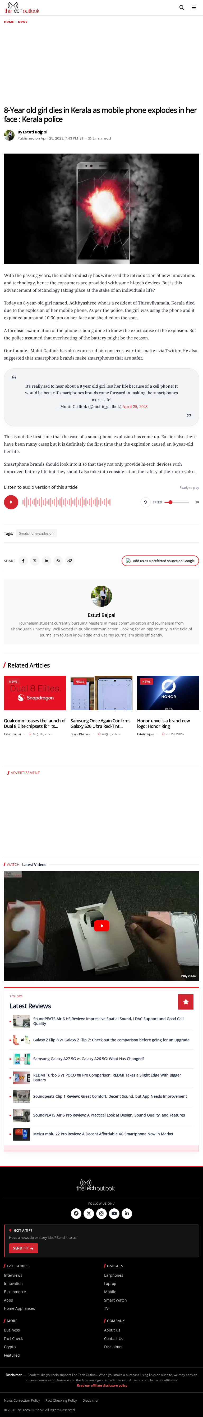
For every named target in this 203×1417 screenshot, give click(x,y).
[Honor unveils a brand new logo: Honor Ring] (168, 693)
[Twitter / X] (35, 561)
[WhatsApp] (58, 561)
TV (106, 1308)
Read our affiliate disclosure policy (102, 1385)
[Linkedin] (127, 1213)
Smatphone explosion (36, 533)
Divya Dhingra (80, 734)
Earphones (113, 1275)
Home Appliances (19, 1308)
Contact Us (113, 1338)
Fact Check (13, 1338)
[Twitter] (89, 1213)
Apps (8, 1300)
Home (9, 22)
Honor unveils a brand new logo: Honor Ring (163, 723)
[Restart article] (146, 502)
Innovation (13, 1283)
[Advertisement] (101, 65)
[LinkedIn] (46, 561)
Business (12, 1330)
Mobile (110, 1291)
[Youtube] (114, 1213)
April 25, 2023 (134, 406)
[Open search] (182, 7)
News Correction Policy (22, 1400)
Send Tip (20, 1248)
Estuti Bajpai (102, 615)
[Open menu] (193, 7)
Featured (12, 1355)
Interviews (13, 1275)
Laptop (110, 1283)
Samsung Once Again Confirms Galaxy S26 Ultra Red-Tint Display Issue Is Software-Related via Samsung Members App (101, 723)
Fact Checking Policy (61, 1400)
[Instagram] (101, 1213)
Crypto (10, 1346)
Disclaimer (113, 1346)
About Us (112, 1330)
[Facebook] (23, 561)
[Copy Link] (70, 561)
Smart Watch (115, 1300)
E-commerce (15, 1291)
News (22, 22)
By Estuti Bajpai (32, 132)
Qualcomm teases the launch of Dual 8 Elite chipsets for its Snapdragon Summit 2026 (35, 723)
